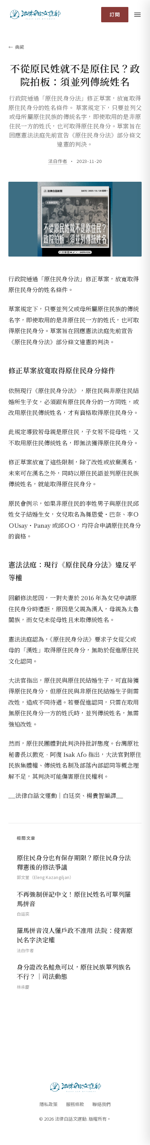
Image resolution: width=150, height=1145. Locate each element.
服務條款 (75, 1104)
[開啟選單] (137, 14)
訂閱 (115, 14)
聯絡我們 (101, 1104)
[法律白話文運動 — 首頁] (34, 14)
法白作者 (57, 161)
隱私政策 (48, 1104)
